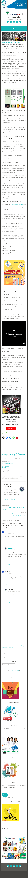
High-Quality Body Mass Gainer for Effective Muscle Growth (19, 454)
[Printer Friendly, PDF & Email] (7, 433)
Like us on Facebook (14, 670)
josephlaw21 (8, 532)
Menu (14, 28)
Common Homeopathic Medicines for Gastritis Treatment (13, 507)
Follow (4, 794)
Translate (12, 666)
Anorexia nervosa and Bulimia (17, 204)
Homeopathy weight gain (10, 477)
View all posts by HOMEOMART (10, 499)
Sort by (3, 657)
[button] (10, 844)
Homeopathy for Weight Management (11, 42)
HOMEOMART (14, 48)
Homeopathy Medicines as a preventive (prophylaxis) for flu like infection (16, 514)
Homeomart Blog (14, 17)
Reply (6, 543)
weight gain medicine (13, 478)
